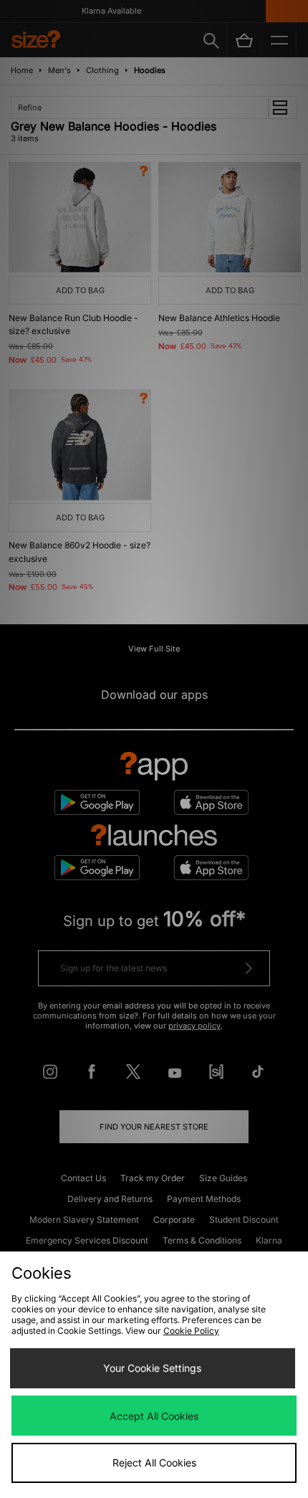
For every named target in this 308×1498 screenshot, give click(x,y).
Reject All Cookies (154, 1462)
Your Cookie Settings (152, 1368)
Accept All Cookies (154, 1416)
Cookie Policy (191, 1330)
